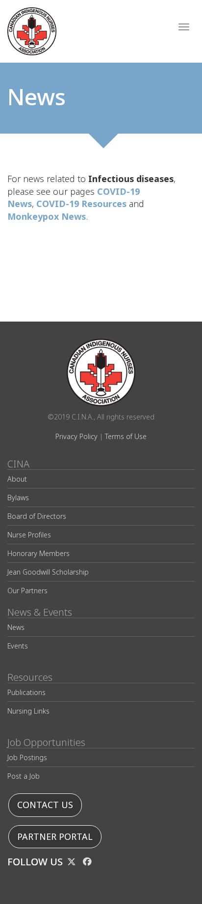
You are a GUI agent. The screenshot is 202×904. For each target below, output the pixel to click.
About (17, 479)
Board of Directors (36, 516)
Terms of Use (126, 436)
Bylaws (18, 497)
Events (17, 646)
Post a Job (23, 776)
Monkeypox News (46, 216)
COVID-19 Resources (81, 203)
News (16, 627)
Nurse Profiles (29, 535)
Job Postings (27, 757)
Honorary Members (38, 553)
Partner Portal (55, 836)
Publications (26, 692)
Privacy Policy (76, 436)
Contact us (45, 804)
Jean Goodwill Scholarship (48, 572)
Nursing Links (28, 711)
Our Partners (27, 590)
